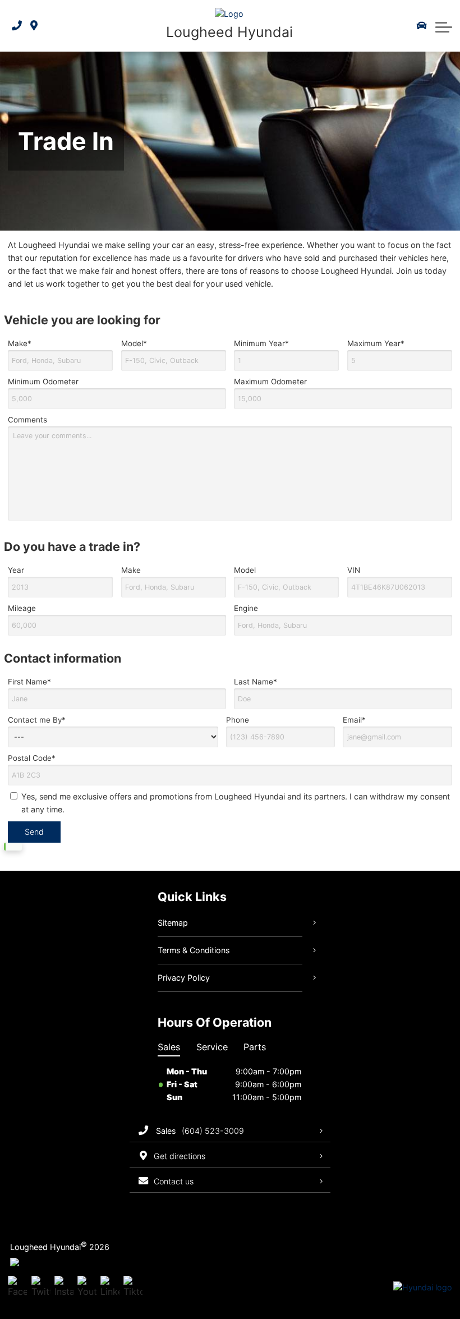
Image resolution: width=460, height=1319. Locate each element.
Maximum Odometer (270, 381)
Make (131, 570)
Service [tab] (212, 1047)
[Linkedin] (109, 1287)
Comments (27, 419)
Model (245, 570)
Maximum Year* (375, 343)
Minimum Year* (261, 343)
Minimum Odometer (43, 381)
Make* (19, 343)
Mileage (22, 608)
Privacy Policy (184, 977)
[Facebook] (17, 1287)
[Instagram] (63, 1287)
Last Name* (255, 681)
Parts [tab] (254, 1047)
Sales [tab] (169, 1047)
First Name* (29, 681)
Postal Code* (32, 757)
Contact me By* (37, 719)
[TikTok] (132, 1287)
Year (16, 570)
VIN (353, 570)
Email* (354, 719)
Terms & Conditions (193, 950)
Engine (246, 608)
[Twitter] (40, 1287)
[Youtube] (86, 1287)
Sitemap (173, 922)
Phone (237, 719)
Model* (134, 343)
